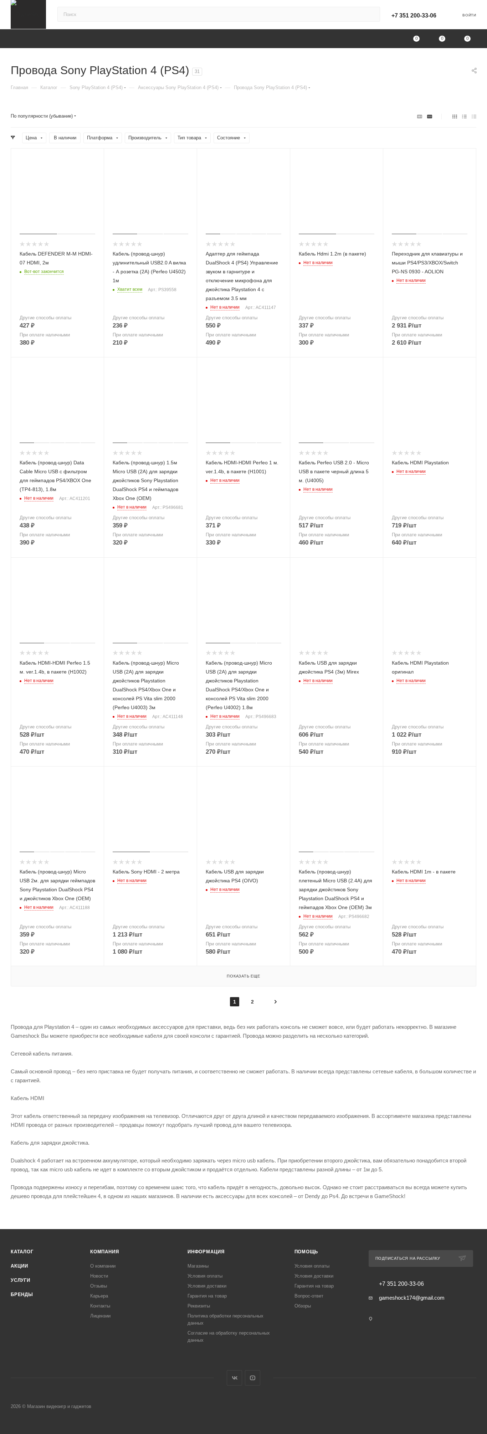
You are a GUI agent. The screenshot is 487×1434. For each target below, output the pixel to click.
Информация (206, 1251)
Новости (99, 1276)
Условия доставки (207, 1286)
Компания (104, 1251)
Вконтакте (234, 1378)
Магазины (198, 1266)
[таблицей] (474, 116)
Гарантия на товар (207, 1296)
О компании (103, 1266)
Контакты (100, 1306)
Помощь (306, 1251)
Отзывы (98, 1286)
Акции (19, 1266)
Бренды (22, 1294)
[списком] (464, 116)
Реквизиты (199, 1306)
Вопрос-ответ (308, 1296)
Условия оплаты (205, 1276)
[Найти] (371, 14)
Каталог (22, 1251)
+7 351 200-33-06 (413, 15)
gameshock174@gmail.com (412, 1298)
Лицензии (100, 1316)
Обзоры (302, 1306)
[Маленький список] (420, 116)
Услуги (20, 1280)
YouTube (252, 1378)
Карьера (99, 1296)
